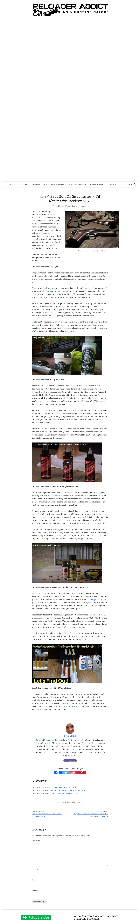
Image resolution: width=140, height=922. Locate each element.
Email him (72, 755)
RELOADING (23, 184)
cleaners (35, 636)
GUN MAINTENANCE (97, 184)
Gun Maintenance (74, 802)
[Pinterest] (82, 772)
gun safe (35, 325)
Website (35, 890)
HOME (12, 184)
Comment (36, 841)
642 (56, 746)
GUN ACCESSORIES (76, 184)
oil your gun (92, 599)
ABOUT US (125, 184)
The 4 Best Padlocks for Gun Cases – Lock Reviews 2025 (60, 790)
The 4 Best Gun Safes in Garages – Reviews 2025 (56, 793)
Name (35, 870)
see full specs (47, 288)
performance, (75, 706)
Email (35, 880)
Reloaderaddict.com (53, 740)
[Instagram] (74, 772)
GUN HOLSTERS (57, 184)
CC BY (103, 251)
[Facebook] (58, 772)
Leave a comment (79, 206)
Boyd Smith (66, 206)
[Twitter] (66, 772)
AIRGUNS (113, 184)
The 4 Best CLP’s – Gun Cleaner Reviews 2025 (55, 787)
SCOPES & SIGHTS (39, 184)
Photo (80, 251)
